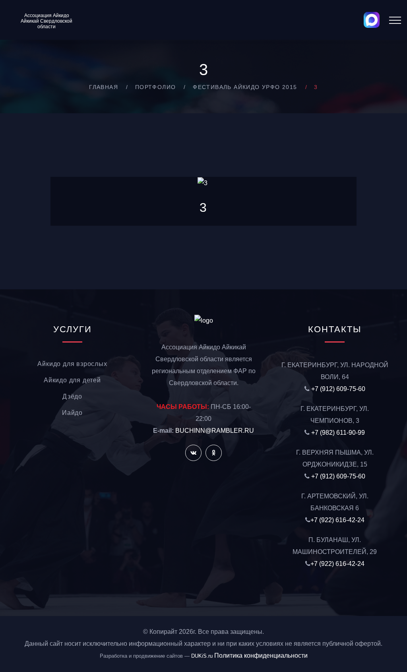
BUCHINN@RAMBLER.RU (214, 430)
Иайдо (72, 412)
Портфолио (155, 87)
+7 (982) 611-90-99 (338, 432)
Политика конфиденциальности (261, 655)
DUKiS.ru (202, 656)
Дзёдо (72, 396)
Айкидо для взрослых (72, 363)
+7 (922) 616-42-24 (337, 520)
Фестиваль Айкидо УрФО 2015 (245, 87)
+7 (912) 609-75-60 (338, 388)
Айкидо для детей (72, 380)
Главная (103, 87)
